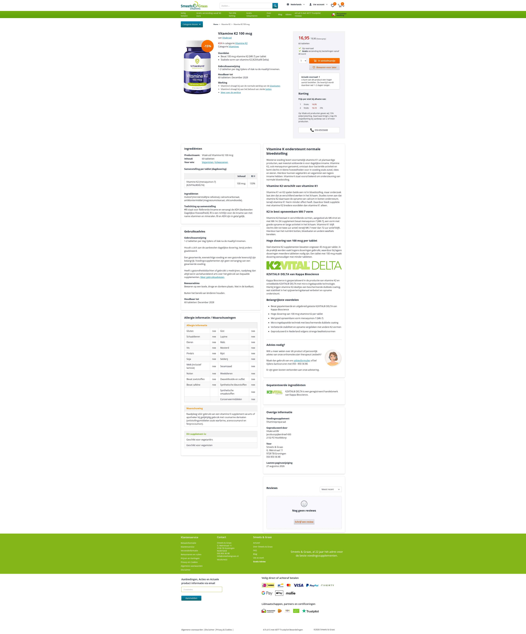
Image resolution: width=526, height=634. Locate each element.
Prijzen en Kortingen (190, 558)
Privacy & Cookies (224, 629)
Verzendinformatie (189, 550)
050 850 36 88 (223, 553)
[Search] (275, 5)
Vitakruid (227, 37)
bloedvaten (275, 86)
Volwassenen (221, 162)
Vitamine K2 (225, 24)
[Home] (197, 5)
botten (269, 89)
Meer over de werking (231, 92)
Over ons (269, 14)
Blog (280, 14)
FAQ (255, 550)
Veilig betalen (184, 14)
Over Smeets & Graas (263, 546)
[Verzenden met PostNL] (280, 611)
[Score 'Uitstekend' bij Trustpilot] (310, 611)
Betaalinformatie (188, 543)
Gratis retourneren (252, 14)
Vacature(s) (222, 559)
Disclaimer (186, 569)
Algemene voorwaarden (192, 566)
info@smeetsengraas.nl (228, 556)
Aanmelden (191, 598)
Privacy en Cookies (189, 562)
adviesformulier (302, 360)
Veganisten (207, 162)
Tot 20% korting (232, 14)
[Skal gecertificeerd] (296, 611)
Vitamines (234, 46)
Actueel (256, 543)
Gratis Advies (259, 561)
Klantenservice (187, 546)
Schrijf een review (304, 521)
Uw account (319, 4)
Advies (288, 14)
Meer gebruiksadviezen (212, 277)
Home (215, 24)
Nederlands (296, 4)
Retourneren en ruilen (191, 554)
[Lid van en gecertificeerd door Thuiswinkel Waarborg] (268, 611)
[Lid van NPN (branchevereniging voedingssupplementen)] (287, 611)
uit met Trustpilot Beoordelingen (283, 629)
